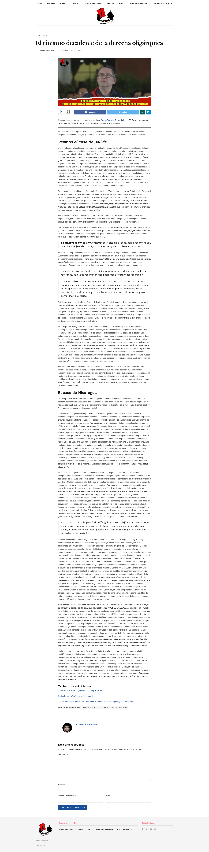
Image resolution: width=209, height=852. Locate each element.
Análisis (76, 3)
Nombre (62, 785)
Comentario (64, 754)
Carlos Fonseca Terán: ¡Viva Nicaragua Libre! (77, 696)
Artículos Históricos (163, 3)
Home (38, 35)
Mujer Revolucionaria (139, 3)
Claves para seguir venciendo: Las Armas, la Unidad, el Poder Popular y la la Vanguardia (96, 702)
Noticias (51, 3)
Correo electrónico (67, 795)
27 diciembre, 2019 (65, 50)
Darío (121, 3)
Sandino (110, 3)
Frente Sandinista (93, 3)
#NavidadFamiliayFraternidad (115, 707)
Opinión (63, 3)
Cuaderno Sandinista (46, 50)
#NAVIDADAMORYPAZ (72, 707)
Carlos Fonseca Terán (110, 120)
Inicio (39, 3)
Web (108, 796)
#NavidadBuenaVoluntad (92, 707)
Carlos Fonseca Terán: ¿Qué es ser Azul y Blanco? (80, 691)
